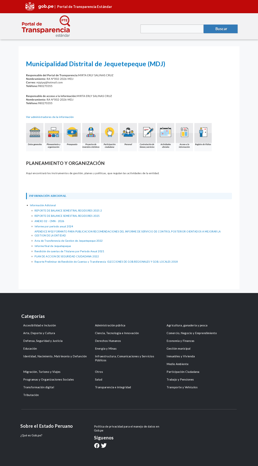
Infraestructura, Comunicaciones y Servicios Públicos (124, 358)
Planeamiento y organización (53, 145)
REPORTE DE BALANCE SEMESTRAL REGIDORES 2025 (67, 215)
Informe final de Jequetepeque (53, 246)
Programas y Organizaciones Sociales (48, 379)
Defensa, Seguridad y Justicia (43, 340)
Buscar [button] (222, 28)
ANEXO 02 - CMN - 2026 (49, 221)
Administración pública (110, 325)
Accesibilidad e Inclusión (39, 325)
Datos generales (35, 144)
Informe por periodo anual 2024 (54, 226)
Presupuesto (72, 144)
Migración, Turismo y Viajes (42, 371)
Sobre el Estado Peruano (46, 426)
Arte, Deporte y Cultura (39, 333)
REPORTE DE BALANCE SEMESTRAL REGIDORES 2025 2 (68, 210)
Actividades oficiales (166, 145)
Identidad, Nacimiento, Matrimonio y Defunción (55, 356)
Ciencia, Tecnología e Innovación (117, 333)
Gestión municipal (179, 348)
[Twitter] (104, 446)
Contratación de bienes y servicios (147, 145)
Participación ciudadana (110, 145)
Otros (99, 371)
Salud (98, 379)
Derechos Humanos (108, 340)
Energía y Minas (106, 348)
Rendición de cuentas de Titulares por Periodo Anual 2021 (69, 251)
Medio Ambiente (177, 364)
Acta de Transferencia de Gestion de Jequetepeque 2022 (69, 240)
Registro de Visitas (203, 144)
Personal (128, 144)
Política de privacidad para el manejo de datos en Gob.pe (126, 428)
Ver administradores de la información (50, 116)
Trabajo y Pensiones (180, 379)
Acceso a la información (184, 145)
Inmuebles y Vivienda (181, 356)
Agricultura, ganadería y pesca (187, 325)
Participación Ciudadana (183, 371)
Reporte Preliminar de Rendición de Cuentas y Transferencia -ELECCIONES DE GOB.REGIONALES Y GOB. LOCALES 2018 (106, 261)
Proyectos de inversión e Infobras (90, 145)
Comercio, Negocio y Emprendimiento (192, 333)
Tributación (31, 395)
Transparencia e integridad (113, 387)
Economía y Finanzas (181, 340)
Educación (30, 348)
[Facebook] (96, 446)
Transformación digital (38, 387)
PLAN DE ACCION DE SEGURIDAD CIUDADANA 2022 (67, 256)
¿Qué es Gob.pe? (31, 435)
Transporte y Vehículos (182, 387)
